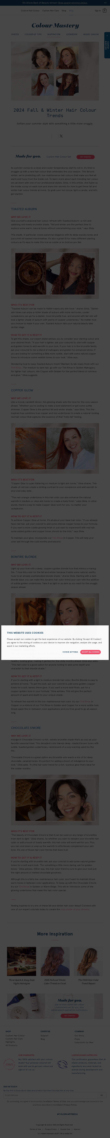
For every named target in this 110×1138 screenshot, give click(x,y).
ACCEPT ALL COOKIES (90, 652)
